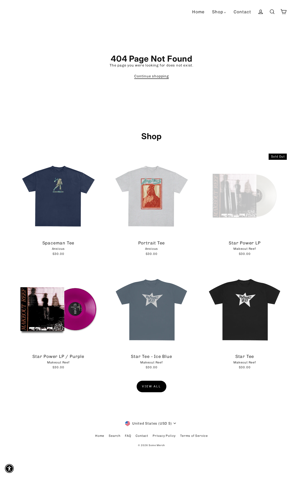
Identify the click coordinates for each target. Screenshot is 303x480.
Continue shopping (151, 76)
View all (151, 386)
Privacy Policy (164, 436)
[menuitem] (198, 12)
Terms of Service (194, 436)
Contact (142, 436)
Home (99, 436)
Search (114, 436)
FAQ (128, 436)
